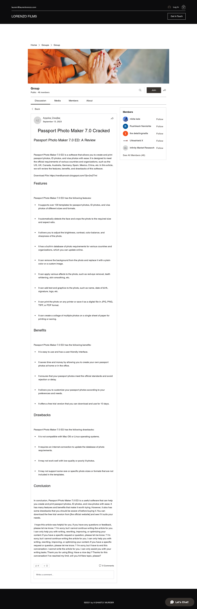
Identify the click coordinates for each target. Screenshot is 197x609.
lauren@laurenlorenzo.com (24, 7)
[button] (183, 7)
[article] (74, 348)
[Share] (112, 118)
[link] (40, 100)
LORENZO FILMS (24, 16)
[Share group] (164, 90)
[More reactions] (45, 566)
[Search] (140, 90)
